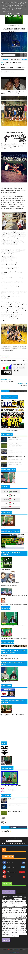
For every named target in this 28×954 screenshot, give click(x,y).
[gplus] (7, 843)
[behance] (20, 843)
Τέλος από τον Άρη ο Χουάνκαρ (14, 462)
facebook (22, 391)
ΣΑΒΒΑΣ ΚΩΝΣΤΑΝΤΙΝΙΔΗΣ (17, 59)
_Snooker (3, 818)
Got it (18, 13)
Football (3, 817)
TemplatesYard (14, 949)
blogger (5, 391)
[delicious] (25, 843)
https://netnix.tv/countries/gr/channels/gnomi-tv (14, 827)
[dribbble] (15, 843)
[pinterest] (10, 843)
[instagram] (22, 843)
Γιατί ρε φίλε (10, 450)
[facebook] (2, 843)
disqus (14, 391)
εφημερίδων (16, 430)
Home (2, 62)
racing (2, 821)
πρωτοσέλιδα (9, 430)
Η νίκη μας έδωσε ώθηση (13, 444)
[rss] (17, 843)
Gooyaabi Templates (14, 952)
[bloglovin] (13, 843)
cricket (2, 823)
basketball (3, 822)
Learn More (11, 13)
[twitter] (5, 843)
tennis (2, 820)
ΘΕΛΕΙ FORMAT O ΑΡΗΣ (13, 437)
